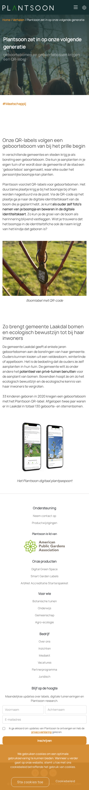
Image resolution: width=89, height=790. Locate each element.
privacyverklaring (41, 732)
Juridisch (44, 676)
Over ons (44, 641)
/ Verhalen (17, 20)
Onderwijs (44, 608)
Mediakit (44, 655)
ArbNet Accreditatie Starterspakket (44, 583)
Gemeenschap (44, 615)
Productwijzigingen (44, 522)
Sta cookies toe (30, 782)
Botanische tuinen (44, 601)
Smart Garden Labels (44, 576)
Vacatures (44, 662)
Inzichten (44, 648)
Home (6, 20)
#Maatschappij (14, 103)
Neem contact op (44, 515)
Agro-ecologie (44, 622)
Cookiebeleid (65, 781)
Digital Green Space (44, 569)
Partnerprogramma (44, 669)
